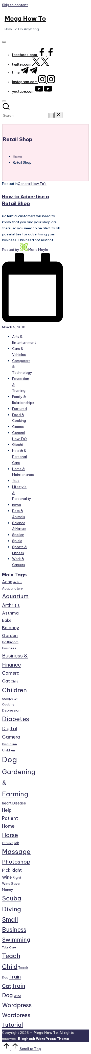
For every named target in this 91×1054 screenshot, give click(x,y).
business (9, 648)
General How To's (32, 183)
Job (16, 843)
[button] (52, 115)
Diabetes (15, 719)
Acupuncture (12, 588)
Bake (7, 620)
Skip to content (15, 5)
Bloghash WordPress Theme (43, 1038)
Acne (7, 581)
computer (10, 698)
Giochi (17, 444)
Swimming (16, 939)
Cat (6, 681)
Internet (7, 843)
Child (14, 681)
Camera (10, 673)
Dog (9, 759)
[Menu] (4, 42)
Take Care (9, 947)
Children (14, 690)
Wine (17, 996)
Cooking (8, 704)
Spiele (17, 540)
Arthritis (11, 605)
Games (18, 426)
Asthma (10, 613)
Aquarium (15, 596)
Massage (16, 852)
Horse (10, 835)
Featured (19, 408)
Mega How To (25, 18)
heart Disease (14, 803)
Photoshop (16, 861)
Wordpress (17, 1005)
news (16, 504)
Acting (17, 582)
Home (8, 826)
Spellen (18, 534)
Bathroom (10, 642)
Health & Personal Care (19, 456)
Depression (11, 710)
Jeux (15, 480)
